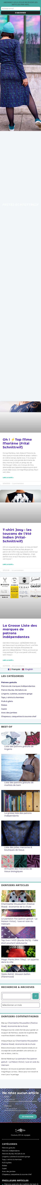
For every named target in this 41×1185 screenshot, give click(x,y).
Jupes (4, 709)
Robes (4, 705)
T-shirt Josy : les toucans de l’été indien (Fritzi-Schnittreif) (17, 535)
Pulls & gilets (7, 701)
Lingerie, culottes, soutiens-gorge (16, 694)
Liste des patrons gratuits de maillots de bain (18, 783)
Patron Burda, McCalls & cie (14, 690)
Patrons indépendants (11, 1151)
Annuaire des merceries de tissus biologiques (18, 870)
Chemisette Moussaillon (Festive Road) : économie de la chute (18, 905)
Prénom (8, 1106)
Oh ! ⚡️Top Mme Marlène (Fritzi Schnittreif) (17, 443)
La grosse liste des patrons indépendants (18, 814)
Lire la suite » (8, 477)
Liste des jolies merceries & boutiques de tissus (18, 848)
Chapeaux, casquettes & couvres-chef (18, 716)
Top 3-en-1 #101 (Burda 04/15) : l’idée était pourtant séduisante (19, 941)
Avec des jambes (9, 713)
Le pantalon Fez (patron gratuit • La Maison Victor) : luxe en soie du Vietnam (19, 921)
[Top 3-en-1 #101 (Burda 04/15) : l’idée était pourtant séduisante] (18, 933)
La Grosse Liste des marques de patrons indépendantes (20, 631)
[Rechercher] (35, 996)
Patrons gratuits (8, 1148)
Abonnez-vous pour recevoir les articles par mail (20, 3)
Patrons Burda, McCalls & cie (13, 1154)
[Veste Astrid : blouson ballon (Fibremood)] (18, 969)
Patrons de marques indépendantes (18, 686)
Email (6, 1097)
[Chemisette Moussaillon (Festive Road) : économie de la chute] (18, 896)
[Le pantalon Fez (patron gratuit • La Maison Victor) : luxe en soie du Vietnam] (18, 913)
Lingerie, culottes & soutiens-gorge (16, 1157)
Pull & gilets (7, 1163)
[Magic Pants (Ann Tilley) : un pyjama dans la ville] (18, 952)
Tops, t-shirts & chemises (12, 697)
